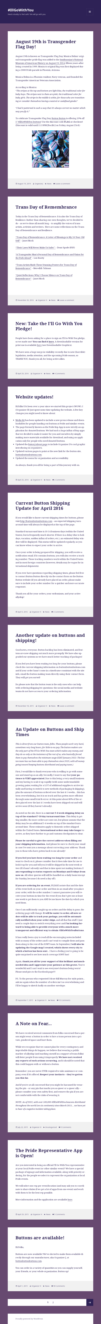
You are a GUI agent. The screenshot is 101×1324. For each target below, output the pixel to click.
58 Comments (59, 1286)
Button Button (59, 118)
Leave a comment (62, 183)
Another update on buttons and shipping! (50, 637)
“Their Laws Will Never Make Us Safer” (36, 247)
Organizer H (42, 300)
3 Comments (66, 1127)
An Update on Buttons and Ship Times (50, 731)
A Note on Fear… (34, 1023)
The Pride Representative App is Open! (49, 1152)
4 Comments (59, 373)
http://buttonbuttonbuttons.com (36, 521)
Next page (89, 1302)
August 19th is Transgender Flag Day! (46, 44)
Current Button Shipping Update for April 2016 (43, 505)
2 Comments (59, 480)
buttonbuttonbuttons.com (29, 454)
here (51, 341)
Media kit (20, 420)
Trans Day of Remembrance (46, 207)
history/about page (37, 444)
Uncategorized (51, 1127)
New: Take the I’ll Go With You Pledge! (49, 326)
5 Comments (59, 1214)
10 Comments (64, 1000)
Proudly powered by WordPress (29, 1319)
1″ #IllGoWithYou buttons (28, 121)
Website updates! (34, 397)
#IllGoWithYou (21, 10)
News (49, 183)
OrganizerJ (39, 183)
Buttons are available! (40, 1238)
